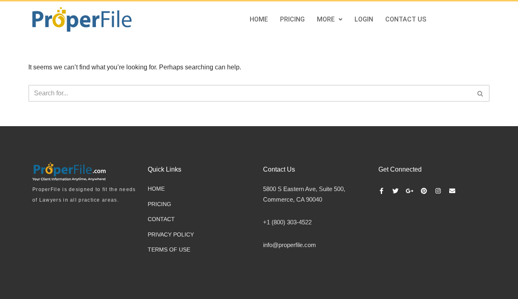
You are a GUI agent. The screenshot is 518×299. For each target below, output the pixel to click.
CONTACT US (405, 19)
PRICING (292, 19)
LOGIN (364, 19)
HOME (259, 19)
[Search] (480, 93)
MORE (326, 19)
